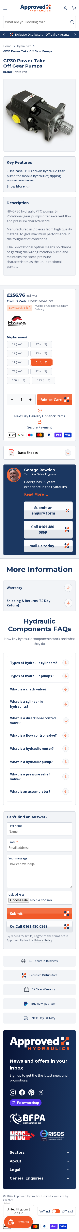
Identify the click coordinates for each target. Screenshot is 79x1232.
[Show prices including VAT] (57, 1211)
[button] (74, 8)
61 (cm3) (44, 363)
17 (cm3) (20, 345)
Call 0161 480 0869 (42, 529)
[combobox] (39, 22)
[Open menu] (5, 8)
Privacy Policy (43, 940)
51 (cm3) (20, 363)
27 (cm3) (43, 345)
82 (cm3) (43, 372)
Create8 (8, 1200)
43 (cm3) (43, 354)
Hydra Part (24, 46)
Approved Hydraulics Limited (32, 1196)
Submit (16, 913)
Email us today (40, 545)
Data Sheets (28, 452)
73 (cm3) (20, 372)
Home (7, 46)
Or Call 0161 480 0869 (28, 926)
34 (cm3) (20, 354)
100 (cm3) (21, 381)
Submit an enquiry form (43, 510)
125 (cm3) (46, 381)
